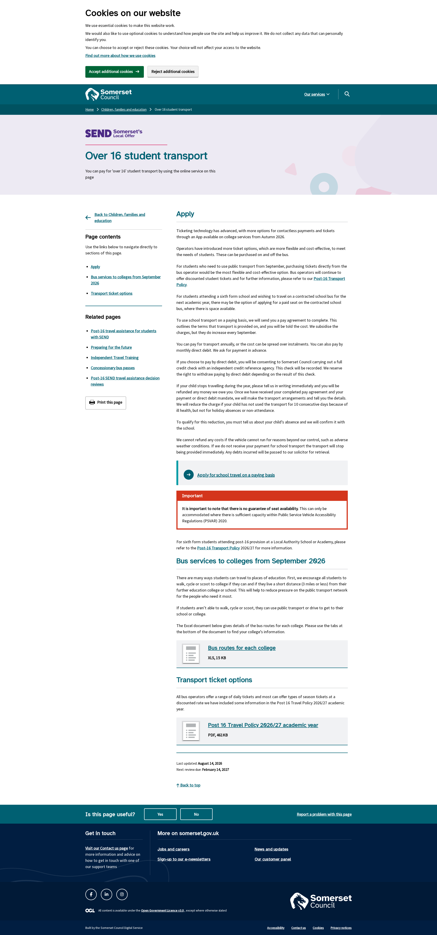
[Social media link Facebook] (91, 894)
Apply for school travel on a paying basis (236, 475)
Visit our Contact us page (106, 848)
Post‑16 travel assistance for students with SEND (123, 334)
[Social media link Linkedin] (106, 894)
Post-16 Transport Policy (218, 548)
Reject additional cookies (173, 71)
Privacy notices (341, 928)
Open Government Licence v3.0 (162, 910)
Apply (95, 266)
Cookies (318, 928)
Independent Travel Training (115, 357)
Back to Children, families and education (119, 217)
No (196, 814)
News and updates (271, 849)
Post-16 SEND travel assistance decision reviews (125, 381)
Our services (314, 94)
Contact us (298, 928)
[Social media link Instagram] (122, 894)
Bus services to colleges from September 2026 (126, 280)
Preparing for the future (111, 347)
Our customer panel (273, 859)
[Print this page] (105, 403)
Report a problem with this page (324, 814)
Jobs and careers (174, 849)
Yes (160, 814)
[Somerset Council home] (108, 94)
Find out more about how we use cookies (120, 55)
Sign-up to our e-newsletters (184, 859)
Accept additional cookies (111, 71)
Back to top (189, 785)
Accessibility (276, 928)
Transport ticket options (111, 293)
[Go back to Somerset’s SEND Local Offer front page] (125, 133)
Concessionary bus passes (113, 367)
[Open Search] (347, 94)
